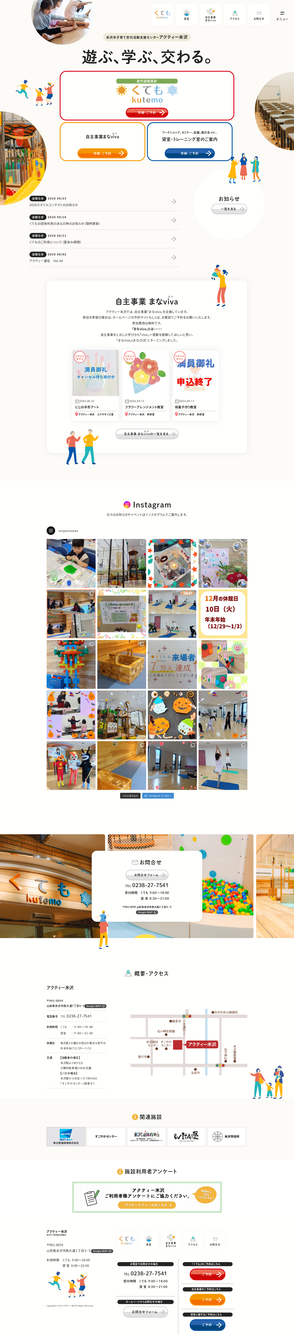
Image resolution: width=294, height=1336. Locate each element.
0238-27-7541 (150, 885)
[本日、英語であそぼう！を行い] (71, 715)
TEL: (76, 1016)
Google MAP (145, 912)
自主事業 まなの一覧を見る (146, 432)
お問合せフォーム (146, 875)
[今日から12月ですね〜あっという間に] (121, 563)
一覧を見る (228, 208)
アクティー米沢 (57, 1232)
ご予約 (207, 1274)
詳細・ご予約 (147, 112)
